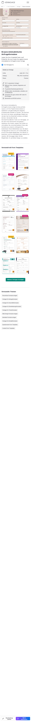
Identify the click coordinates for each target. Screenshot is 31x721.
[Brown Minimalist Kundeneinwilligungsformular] (22, 245)
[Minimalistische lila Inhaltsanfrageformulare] (22, 203)
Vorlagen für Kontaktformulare (9, 321)
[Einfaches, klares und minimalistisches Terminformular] (8, 266)
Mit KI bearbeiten (24, 718)
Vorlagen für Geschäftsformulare (10, 302)
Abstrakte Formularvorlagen (9, 317)
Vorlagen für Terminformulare (9, 310)
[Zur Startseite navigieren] (8, 2)
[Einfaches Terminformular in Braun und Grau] (8, 224)
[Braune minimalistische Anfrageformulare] (22, 224)
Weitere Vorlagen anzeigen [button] (15, 279)
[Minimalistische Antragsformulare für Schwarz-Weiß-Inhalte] (8, 203)
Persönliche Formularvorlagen (9, 295)
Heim (2, 6)
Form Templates (11, 6)
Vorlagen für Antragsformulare (9, 299)
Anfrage (18, 6)
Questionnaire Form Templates (10, 324)
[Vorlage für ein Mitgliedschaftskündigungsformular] (22, 182)
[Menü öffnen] (27, 2)
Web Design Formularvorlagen (9, 313)
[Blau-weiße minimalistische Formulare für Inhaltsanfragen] (8, 182)
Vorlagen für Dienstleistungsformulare (11, 306)
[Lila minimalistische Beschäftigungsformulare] (22, 162)
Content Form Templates (8, 328)
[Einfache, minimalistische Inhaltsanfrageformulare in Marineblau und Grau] (22, 266)
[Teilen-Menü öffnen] (27, 64)
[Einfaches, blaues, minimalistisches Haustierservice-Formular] (8, 162)
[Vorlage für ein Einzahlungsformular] (8, 245)
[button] (8, 718)
